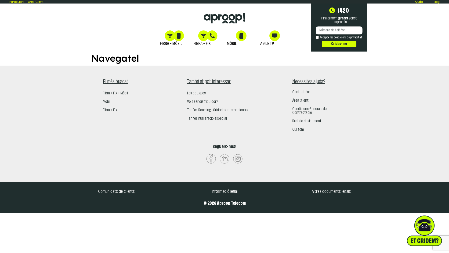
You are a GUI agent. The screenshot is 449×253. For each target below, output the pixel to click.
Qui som (298, 130)
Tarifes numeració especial (207, 119)
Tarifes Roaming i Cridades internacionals (217, 110)
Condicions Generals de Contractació (309, 111)
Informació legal (224, 192)
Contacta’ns (301, 92)
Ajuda (419, 2)
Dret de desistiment (306, 121)
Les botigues (196, 93)
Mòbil (106, 102)
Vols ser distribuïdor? (202, 102)
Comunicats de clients (116, 192)
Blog (437, 2)
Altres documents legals (331, 192)
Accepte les (341, 37)
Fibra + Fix (110, 110)
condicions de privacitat (348, 37)
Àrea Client (300, 101)
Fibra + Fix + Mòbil (115, 93)
